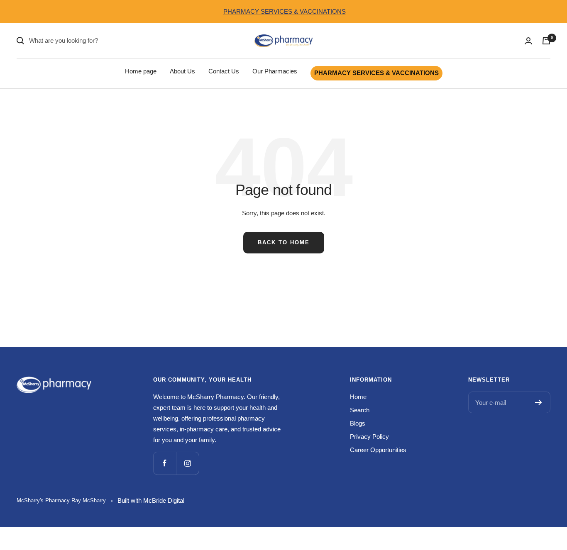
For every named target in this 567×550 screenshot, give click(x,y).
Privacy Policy (369, 436)
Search (359, 410)
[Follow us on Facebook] (164, 463)
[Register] (538, 402)
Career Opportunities (378, 449)
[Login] (528, 40)
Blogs (357, 423)
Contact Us (223, 71)
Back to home (284, 242)
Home (358, 396)
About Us (182, 71)
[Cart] (546, 40)
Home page (140, 71)
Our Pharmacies (274, 71)
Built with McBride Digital (150, 500)
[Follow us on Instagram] (187, 463)
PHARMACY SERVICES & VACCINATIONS (284, 11)
